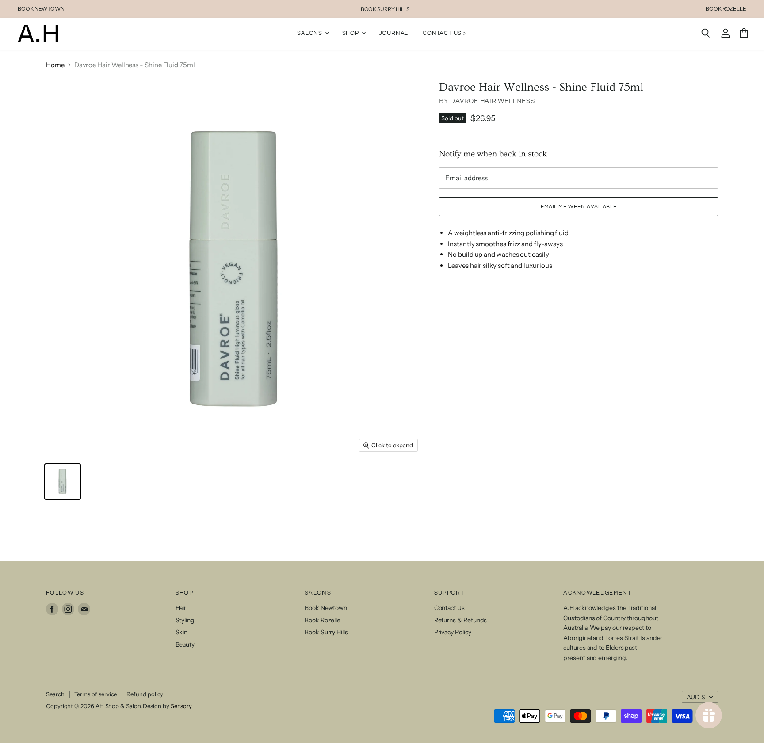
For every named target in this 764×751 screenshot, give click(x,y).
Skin (182, 632)
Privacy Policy (452, 632)
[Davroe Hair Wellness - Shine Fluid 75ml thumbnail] (62, 481)
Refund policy (144, 694)
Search (55, 694)
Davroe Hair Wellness (492, 101)
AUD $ (696, 697)
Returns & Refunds (460, 620)
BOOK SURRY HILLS (385, 9)
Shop (351, 33)
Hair (181, 608)
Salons (310, 33)
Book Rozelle (322, 620)
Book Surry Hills (326, 632)
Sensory (181, 705)
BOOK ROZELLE (726, 9)
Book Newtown (326, 608)
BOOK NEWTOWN (41, 9)
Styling (185, 620)
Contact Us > (445, 33)
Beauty (185, 644)
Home (55, 65)
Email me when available (578, 206)
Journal (394, 33)
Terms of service (95, 694)
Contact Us (449, 608)
